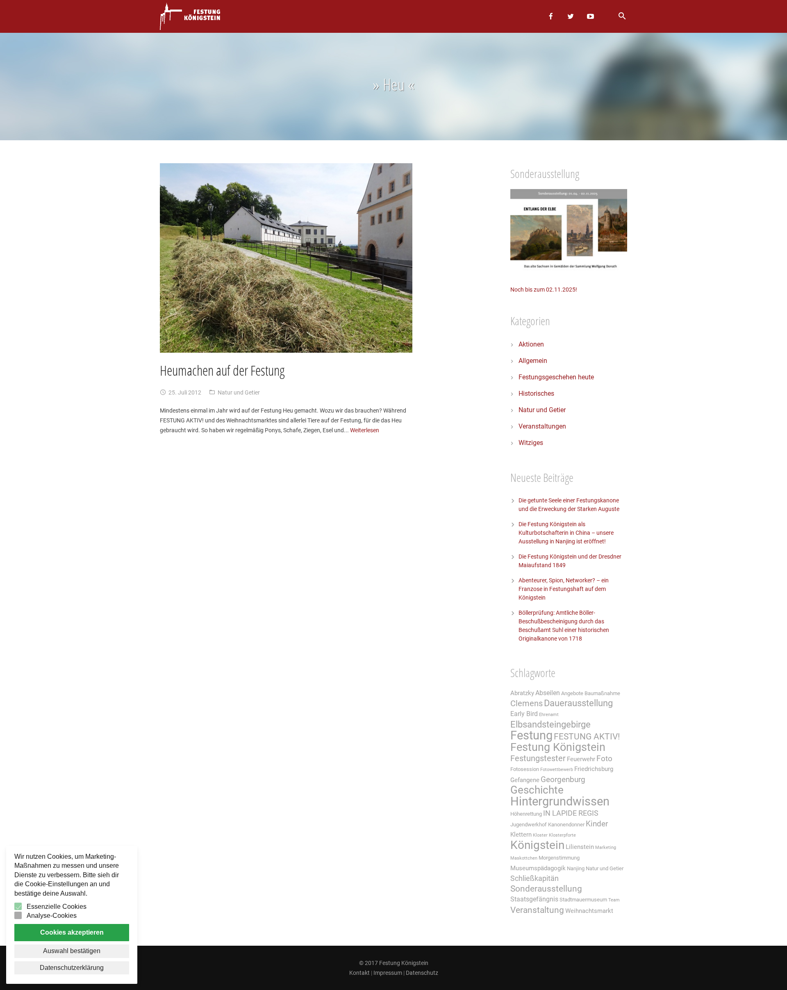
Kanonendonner (566, 824)
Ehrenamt (549, 714)
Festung (531, 735)
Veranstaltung (537, 910)
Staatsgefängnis (534, 899)
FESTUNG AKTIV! (587, 736)
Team (614, 900)
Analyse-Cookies (52, 915)
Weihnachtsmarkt (589, 911)
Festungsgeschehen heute (556, 377)
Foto (604, 758)
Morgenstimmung (559, 858)
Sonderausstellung (546, 889)
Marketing (605, 847)
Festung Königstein (557, 747)
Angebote (572, 693)
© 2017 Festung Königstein (393, 963)
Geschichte (537, 790)
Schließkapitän (534, 878)
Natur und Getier (239, 392)
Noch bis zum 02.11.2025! (543, 289)
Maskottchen (523, 858)
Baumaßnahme (602, 693)
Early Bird (524, 714)
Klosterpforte (562, 835)
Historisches (536, 393)
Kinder (597, 823)
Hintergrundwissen (560, 801)
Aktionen (531, 344)
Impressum (387, 972)
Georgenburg (563, 779)
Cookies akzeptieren (72, 932)
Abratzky (522, 693)
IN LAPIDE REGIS (570, 813)
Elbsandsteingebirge (550, 724)
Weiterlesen (364, 430)
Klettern (521, 834)
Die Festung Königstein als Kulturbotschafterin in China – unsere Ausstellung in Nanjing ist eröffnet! (566, 533)
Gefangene (524, 780)
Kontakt (359, 972)
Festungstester (538, 758)
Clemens (526, 703)
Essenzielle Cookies (56, 906)
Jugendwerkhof (528, 824)
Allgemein (533, 361)
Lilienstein (580, 847)
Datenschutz (422, 972)
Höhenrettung (526, 814)
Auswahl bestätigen (71, 950)
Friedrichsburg (593, 769)
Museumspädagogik (538, 868)
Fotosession (524, 769)
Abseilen (547, 693)
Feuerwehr (581, 759)
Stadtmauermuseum (583, 899)
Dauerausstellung (578, 703)
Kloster (540, 835)
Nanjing (576, 868)
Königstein (537, 845)
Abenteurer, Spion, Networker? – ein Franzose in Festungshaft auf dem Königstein (564, 589)
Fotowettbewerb (556, 769)
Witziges (531, 443)
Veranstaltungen (542, 426)
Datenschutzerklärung (72, 967)
